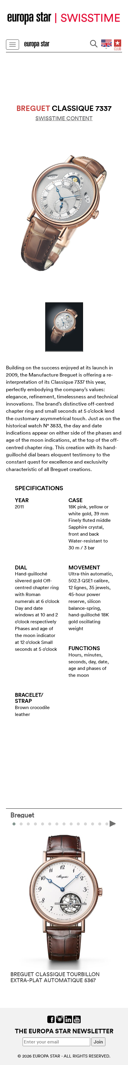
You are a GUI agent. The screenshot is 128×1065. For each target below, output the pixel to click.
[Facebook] (51, 1019)
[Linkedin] (68, 1019)
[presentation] (15, 823)
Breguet (22, 814)
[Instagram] (59, 1019)
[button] (21, 824)
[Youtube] (77, 1019)
